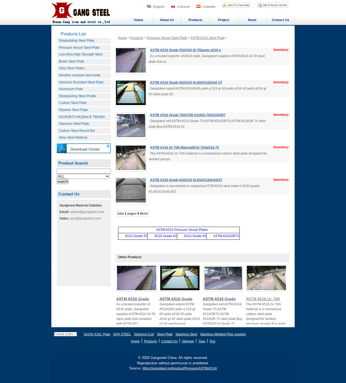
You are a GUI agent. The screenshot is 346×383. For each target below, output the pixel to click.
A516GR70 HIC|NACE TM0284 (82, 117)
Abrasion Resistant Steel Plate (81, 82)
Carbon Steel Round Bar (77, 131)
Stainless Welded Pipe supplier (223, 334)
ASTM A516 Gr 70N (263, 299)
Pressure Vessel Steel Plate (79, 48)
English (158, 7)
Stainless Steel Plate (74, 124)
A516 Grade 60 (165, 236)
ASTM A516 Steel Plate (208, 38)
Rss (212, 341)
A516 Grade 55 (136, 236)
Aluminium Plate (71, 89)
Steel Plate (165, 334)
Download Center (85, 149)
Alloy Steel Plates (72, 68)
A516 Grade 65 (195, 236)
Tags (201, 341)
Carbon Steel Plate (73, 103)
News (252, 20)
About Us (167, 20)
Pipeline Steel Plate (73, 110)
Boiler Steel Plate (71, 61)
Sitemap (188, 341)
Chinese (183, 7)
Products (195, 20)
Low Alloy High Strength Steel (80, 54)
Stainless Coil (144, 334)
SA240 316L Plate (97, 334)
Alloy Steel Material (73, 137)
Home (138, 20)
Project (223, 20)
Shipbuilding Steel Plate (76, 40)
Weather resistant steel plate (80, 75)
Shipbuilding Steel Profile (77, 96)
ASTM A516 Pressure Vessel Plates (182, 230)
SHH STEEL (122, 334)
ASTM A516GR (224, 236)
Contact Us (280, 20)
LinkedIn (209, 7)
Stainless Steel (186, 334)
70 (237, 236)
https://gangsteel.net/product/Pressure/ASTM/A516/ (179, 368)
